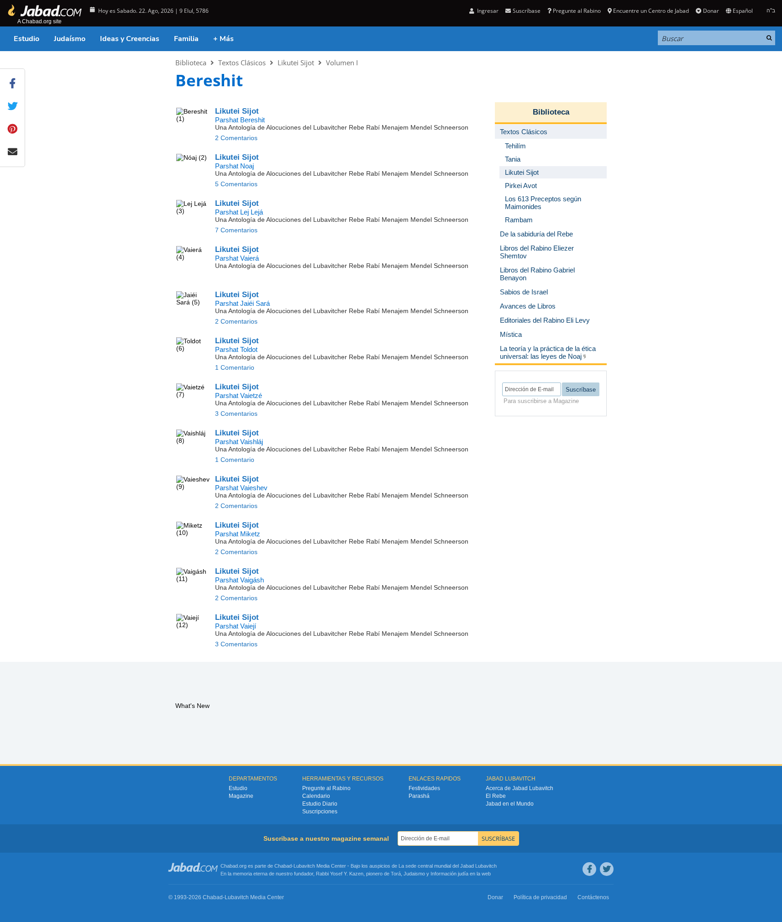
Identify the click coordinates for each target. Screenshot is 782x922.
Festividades (424, 788)
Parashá (419, 796)
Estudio (26, 39)
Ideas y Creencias (129, 39)
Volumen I (342, 62)
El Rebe (496, 796)
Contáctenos (593, 897)
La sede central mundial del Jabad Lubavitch (448, 866)
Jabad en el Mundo (510, 804)
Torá (396, 873)
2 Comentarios (236, 137)
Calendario (316, 796)
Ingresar (487, 11)
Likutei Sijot (296, 62)
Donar (711, 11)
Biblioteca (190, 62)
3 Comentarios (236, 413)
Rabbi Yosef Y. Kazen (339, 873)
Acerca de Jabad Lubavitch (519, 788)
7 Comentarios (236, 230)
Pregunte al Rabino (577, 11)
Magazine (241, 796)
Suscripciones (319, 811)
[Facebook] (589, 869)
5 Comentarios (236, 184)
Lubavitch (304, 866)
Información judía (450, 873)
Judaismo (414, 873)
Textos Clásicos (242, 62)
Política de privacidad (540, 897)
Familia (186, 39)
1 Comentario (234, 367)
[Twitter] (607, 869)
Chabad (283, 866)
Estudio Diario (319, 804)
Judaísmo (69, 39)
